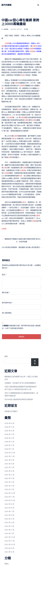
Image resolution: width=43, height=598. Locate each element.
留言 (4, 275)
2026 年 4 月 (9, 438)
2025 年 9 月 (9, 460)
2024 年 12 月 (9, 493)
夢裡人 (6, 564)
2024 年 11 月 (9, 497)
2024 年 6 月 (9, 515)
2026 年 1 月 (9, 449)
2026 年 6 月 (9, 431)
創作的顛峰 (7, 5)
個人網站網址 (7, 313)
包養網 (7, 43)
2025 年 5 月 (9, 475)
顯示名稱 (6, 293)
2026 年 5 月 (9, 434)
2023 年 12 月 (9, 537)
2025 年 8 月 (9, 464)
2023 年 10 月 (9, 545)
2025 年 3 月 (9, 482)
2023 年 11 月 (9, 541)
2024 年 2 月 (9, 530)
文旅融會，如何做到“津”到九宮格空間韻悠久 (20, 383)
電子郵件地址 (7, 303)
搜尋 (6, 356)
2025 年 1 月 (9, 489)
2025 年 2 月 (9, 486)
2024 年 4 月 (9, 522)
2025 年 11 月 (9, 456)
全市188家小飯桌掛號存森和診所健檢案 (18, 399)
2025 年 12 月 (9, 453)
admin (6, 29)
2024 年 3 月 (9, 526)
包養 (22, 75)
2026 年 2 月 (9, 445)
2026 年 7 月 (9, 427)
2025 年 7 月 (9, 467)
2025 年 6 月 (9, 471)
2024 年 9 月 (9, 504)
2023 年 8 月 (9, 552)
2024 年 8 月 (9, 508)
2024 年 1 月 (9, 533)
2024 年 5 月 (9, 519)
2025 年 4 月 (9, 478)
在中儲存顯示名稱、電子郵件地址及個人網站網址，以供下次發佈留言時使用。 (21, 327)
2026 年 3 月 (9, 442)
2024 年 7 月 (9, 511)
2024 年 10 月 (9, 500)
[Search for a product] (38, 5)
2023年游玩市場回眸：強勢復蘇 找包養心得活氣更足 (21, 247)
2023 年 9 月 (9, 548)
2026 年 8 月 (9, 423)
